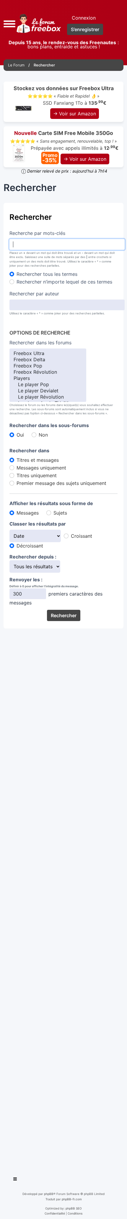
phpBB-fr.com (72, 1199)
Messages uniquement (41, 468)
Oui (20, 435)
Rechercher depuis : (32, 557)
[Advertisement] (63, 900)
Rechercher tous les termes (47, 274)
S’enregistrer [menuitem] (85, 29)
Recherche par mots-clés (37, 233)
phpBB (48, 1194)
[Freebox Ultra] (48, 353)
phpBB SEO (74, 1208)
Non (43, 435)
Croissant (81, 536)
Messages (28, 513)
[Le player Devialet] (48, 391)
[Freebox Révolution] (48, 372)
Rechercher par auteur (34, 294)
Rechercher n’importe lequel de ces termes (64, 282)
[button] (9, 23)
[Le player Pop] (48, 384)
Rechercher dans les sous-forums (49, 425)
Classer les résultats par (37, 524)
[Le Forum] (37, 23)
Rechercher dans (29, 450)
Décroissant (30, 546)
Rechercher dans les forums (40, 343)
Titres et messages (38, 460)
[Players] (48, 378)
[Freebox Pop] (48, 366)
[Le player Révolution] (48, 397)
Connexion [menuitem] (84, 18)
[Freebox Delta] (48, 360)
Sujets (60, 513)
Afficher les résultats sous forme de (51, 503)
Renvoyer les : (26, 580)
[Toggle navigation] (15, 1180)
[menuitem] (55, 1213)
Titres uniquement (37, 475)
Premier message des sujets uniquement (61, 483)
